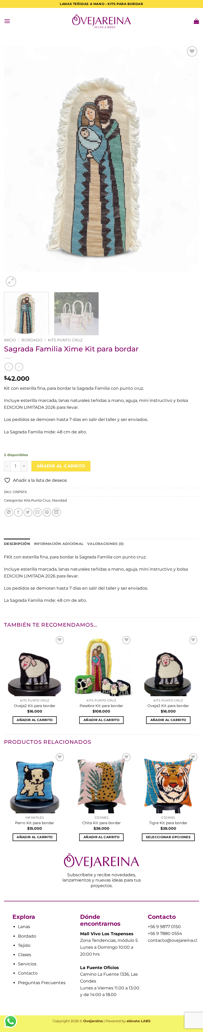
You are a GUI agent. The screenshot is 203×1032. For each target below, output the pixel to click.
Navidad (59, 500)
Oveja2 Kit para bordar (35, 705)
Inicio (10, 340)
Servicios (27, 963)
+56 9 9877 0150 (164, 926)
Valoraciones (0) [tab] (105, 544)
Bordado (31, 340)
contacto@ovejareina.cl (172, 940)
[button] (7, 21)
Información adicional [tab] (59, 544)
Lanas (24, 926)
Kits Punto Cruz (65, 340)
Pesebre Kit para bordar (101, 705)
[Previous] (14, 166)
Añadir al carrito (61, 466)
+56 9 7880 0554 (165, 933)
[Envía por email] (37, 512)
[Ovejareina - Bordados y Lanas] (101, 21)
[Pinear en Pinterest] (47, 512)
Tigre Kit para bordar (168, 822)
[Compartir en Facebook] (18, 512)
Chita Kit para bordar (101, 822)
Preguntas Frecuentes (42, 982)
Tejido (24, 945)
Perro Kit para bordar (34, 822)
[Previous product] (19, 367)
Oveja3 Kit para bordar (168, 705)
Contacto (28, 973)
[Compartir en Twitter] (28, 512)
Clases (24, 954)
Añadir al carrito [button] (35, 720)
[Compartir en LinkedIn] (56, 512)
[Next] (188, 166)
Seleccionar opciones (168, 837)
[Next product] (8, 367)
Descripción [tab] (17, 544)
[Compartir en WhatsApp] (8, 512)
